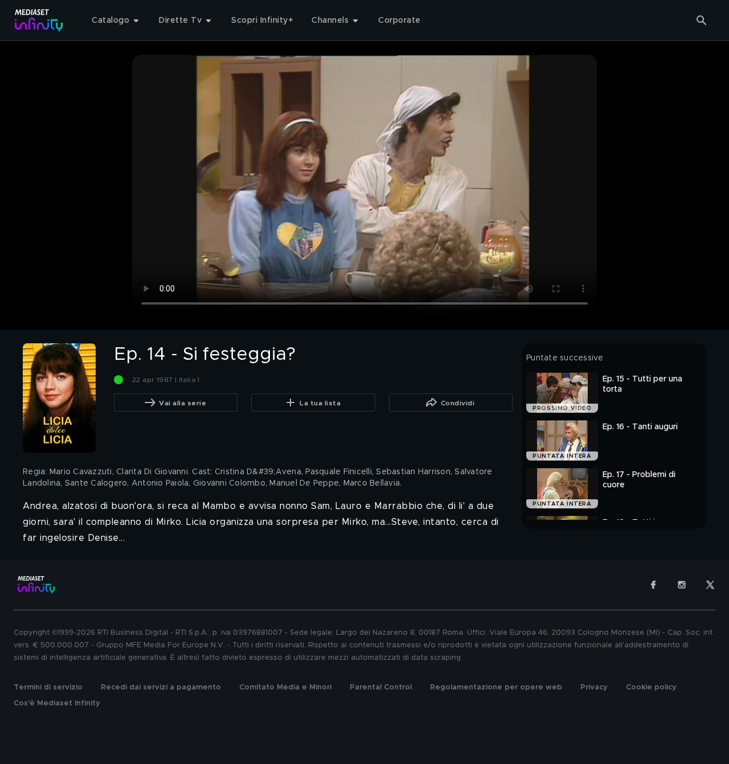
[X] (710, 585)
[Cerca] (701, 20)
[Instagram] (682, 585)
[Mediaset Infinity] (39, 20)
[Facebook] (653, 585)
